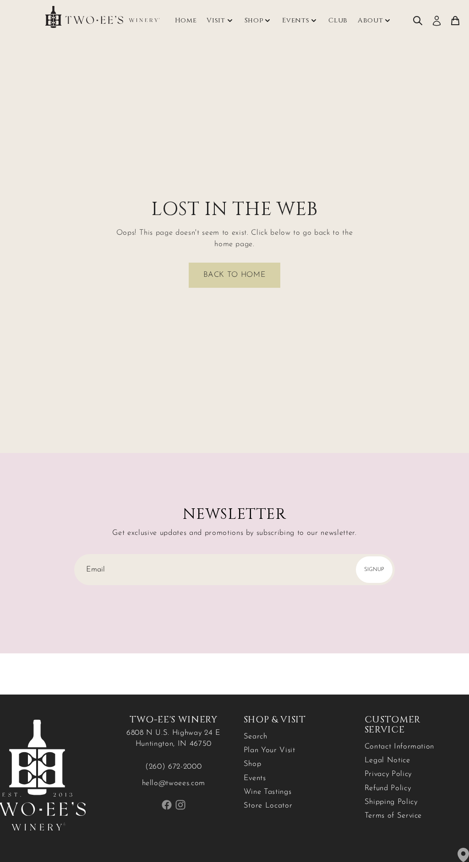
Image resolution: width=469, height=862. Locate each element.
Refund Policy (388, 788)
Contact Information (400, 746)
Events (295, 20)
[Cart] (455, 21)
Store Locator (268, 805)
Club (338, 20)
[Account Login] (436, 21)
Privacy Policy (388, 774)
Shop (253, 764)
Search (255, 736)
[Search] (417, 21)
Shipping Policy (391, 802)
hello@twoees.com (174, 783)
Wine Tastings (268, 792)
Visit (216, 20)
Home (186, 20)
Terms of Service (393, 815)
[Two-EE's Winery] (102, 17)
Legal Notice (387, 760)
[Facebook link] (166, 804)
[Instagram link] (181, 804)
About (370, 20)
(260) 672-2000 (173, 766)
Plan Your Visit (269, 750)
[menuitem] (417, 21)
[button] (234, 275)
